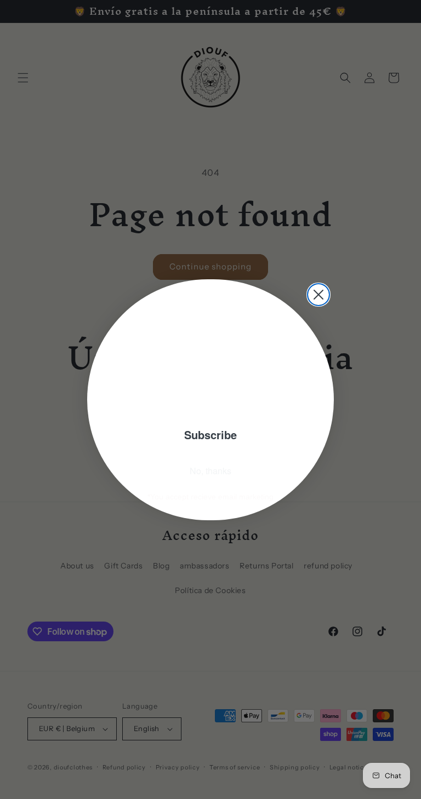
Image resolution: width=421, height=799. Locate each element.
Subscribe (210, 434)
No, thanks (210, 470)
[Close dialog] (318, 295)
